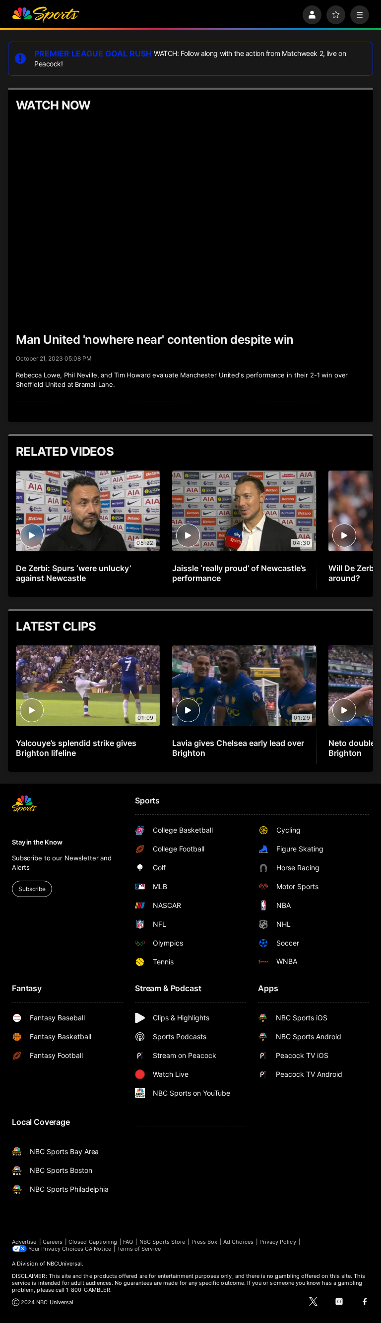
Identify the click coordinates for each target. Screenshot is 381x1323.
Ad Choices (238, 1241)
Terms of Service (139, 1248)
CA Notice (98, 1248)
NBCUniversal (64, 1263)
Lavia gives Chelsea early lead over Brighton (238, 748)
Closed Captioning (92, 1241)
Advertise (24, 1241)
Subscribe (32, 889)
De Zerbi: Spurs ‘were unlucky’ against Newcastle (73, 573)
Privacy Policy (277, 1241)
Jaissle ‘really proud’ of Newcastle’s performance (239, 573)
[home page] (45, 14)
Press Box (204, 1241)
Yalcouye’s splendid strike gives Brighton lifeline (76, 748)
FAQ (128, 1241)
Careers (53, 1241)
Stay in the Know (37, 842)
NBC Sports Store (162, 1241)
